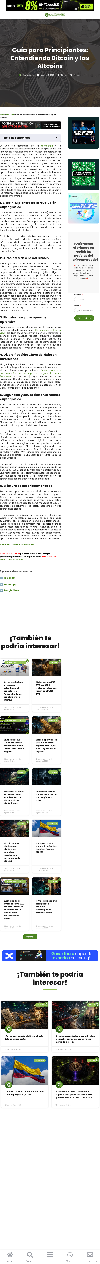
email (77, 306)
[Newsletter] (90, 1255)
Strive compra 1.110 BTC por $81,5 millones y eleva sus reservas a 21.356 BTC (46, 688)
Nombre (78, 295)
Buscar (30, 1261)
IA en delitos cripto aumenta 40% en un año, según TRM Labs (46, 796)
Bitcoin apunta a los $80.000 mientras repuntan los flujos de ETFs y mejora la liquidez (46, 745)
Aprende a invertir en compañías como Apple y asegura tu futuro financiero (30, 373)
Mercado (77, 75)
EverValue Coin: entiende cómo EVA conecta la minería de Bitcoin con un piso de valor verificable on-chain (14, 909)
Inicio (10, 1261)
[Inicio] (10, 1255)
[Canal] (70, 1255)
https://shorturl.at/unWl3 (12, 559)
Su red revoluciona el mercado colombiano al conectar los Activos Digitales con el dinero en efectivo (13, 691)
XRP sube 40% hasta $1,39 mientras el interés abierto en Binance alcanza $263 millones (14, 797)
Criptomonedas (26, 544)
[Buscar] (30, 1255)
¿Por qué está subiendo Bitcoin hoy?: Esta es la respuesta (24, 1037)
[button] (57, 137)
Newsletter (90, 1261)
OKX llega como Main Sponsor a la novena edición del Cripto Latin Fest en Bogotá (14, 745)
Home (2, 115)
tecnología (47, 145)
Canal (70, 1261)
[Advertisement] (30, 614)
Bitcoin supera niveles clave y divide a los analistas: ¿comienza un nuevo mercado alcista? (12, 852)
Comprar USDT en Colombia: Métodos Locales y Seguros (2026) (46, 848)
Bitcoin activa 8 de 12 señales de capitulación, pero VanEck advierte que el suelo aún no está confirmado (74, 1094)
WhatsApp (10, 584)
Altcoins (6, 544)
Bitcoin (14, 544)
